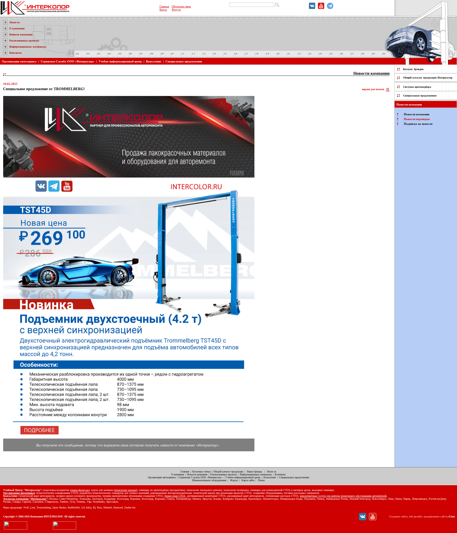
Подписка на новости (418, 123)
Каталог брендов (413, 69)
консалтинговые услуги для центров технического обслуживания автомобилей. (343, 495)
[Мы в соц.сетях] (312, 8)
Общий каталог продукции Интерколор (428, 77)
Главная (164, 6)
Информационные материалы (27, 46)
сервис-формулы (80, 490)
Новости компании (21, 34)
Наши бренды (254, 471)
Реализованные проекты (24, 40)
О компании (17, 28)
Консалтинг (153, 61)
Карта (163, 9)
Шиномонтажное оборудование (209, 480)
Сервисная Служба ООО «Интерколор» (67, 61)
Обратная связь (181, 6)
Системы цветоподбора (417, 86)
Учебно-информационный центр (120, 61)
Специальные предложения (184, 61)
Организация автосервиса (19, 61)
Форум (176, 9)
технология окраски (125, 490)
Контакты (15, 52)
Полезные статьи (201, 471)
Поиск (261, 480)
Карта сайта (247, 480)
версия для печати (373, 89)
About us (14, 22)
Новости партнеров (417, 119)
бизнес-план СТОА (174, 495)
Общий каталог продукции (228, 471)
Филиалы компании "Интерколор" (25, 498)
